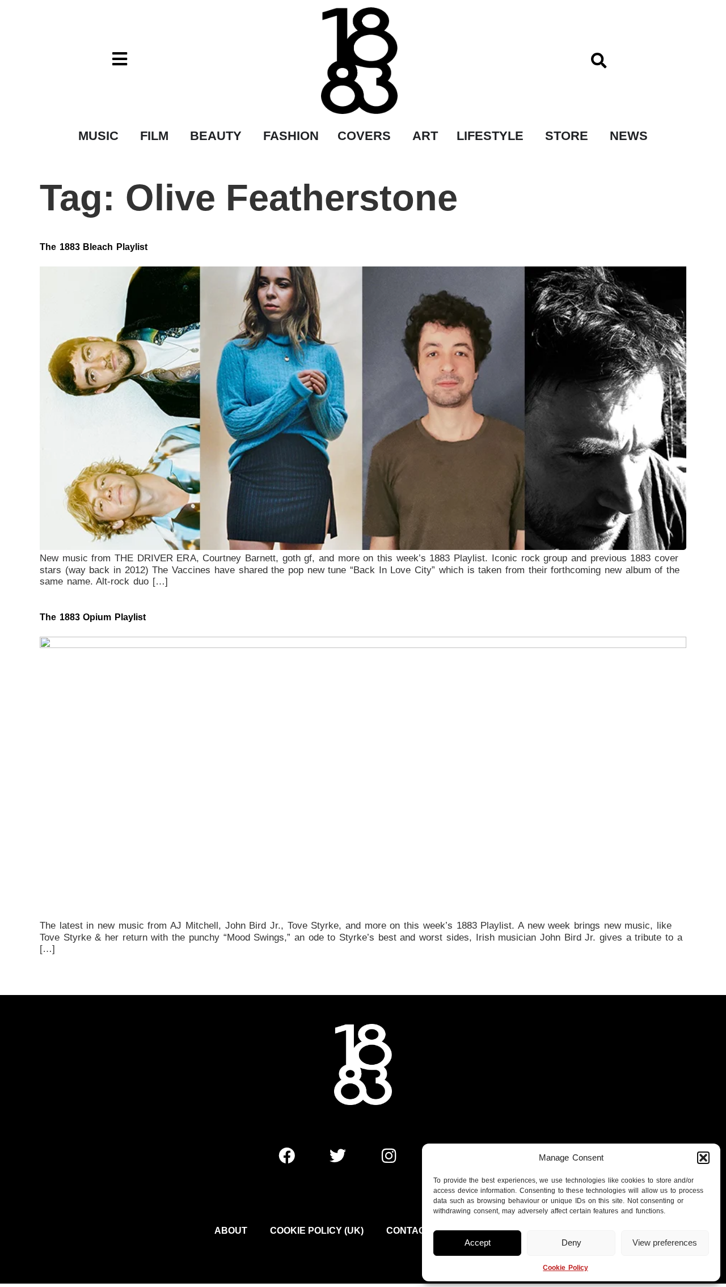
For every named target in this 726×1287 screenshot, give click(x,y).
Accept (478, 1242)
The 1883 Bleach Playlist (93, 247)
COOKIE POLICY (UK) (317, 1230)
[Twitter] (337, 1155)
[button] (703, 1157)
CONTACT (408, 1230)
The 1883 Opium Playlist (93, 617)
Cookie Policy (565, 1268)
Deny (571, 1242)
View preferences (664, 1242)
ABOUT (230, 1230)
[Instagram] (388, 1155)
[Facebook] (286, 1155)
